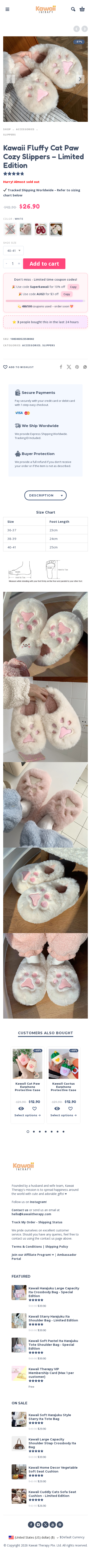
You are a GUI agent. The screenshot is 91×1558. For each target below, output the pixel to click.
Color (7, 218)
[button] (7, 9)
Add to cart (44, 263)
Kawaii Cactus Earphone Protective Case (63, 1087)
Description (41, 495)
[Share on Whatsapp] (84, 366)
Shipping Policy (56, 1246)
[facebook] (31, 1524)
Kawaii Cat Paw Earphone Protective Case (27, 1087)
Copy (73, 287)
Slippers (9, 134)
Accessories (25, 129)
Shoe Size (10, 242)
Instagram (38, 1202)
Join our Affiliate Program (31, 1255)
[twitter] (45, 1524)
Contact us (20, 1210)
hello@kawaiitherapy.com (31, 1214)
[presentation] (11, 79)
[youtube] (53, 1524)
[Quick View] (21, 1108)
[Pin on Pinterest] (76, 366)
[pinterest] (60, 1524)
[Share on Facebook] (60, 366)
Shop (7, 129)
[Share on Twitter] (68, 366)
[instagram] (38, 1524)
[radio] (10, 229)
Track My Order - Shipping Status (37, 1222)
